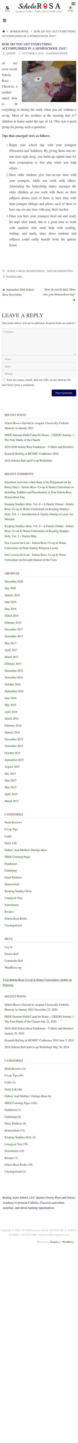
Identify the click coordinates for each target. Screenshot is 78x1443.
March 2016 (12, 718)
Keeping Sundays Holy (18, 891)
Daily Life (11, 843)
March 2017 (12, 657)
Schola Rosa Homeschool (26, 271)
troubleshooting (60, 271)
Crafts (8, 836)
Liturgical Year (13, 898)
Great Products (13, 877)
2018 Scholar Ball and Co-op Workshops (28, 461)
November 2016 (14, 677)
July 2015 (10, 774)
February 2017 (13, 664)
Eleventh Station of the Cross (39, 560)
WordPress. (68, 1242)
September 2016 (14, 691)
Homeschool (19, 31)
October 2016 (12, 684)
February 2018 (13, 622)
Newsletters (12, 905)
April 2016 (11, 712)
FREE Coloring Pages (17, 857)
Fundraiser (11, 864)
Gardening (11, 870)
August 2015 (12, 767)
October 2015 (12, 753)
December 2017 (14, 629)
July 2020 (10, 588)
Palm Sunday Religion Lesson (40, 548)
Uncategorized (13, 925)
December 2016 (14, 671)
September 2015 (14, 760)
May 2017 (10, 643)
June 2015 (10, 780)
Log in (8, 947)
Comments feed (14, 961)
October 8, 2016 (32, 53)
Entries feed (11, 954)
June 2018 (10, 602)
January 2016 (12, 732)
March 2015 (12, 801)
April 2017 (11, 650)
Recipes (9, 912)
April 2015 (11, 794)
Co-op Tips (11, 829)
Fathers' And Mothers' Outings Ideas (26, 850)
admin (10, 53)
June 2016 (10, 698)
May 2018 (10, 609)
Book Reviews (13, 822)
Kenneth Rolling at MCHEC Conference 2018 (32, 454)
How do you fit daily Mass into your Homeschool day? (59, 292)
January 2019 (12, 595)
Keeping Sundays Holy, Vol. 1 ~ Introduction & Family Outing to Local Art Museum (39, 514)
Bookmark (14, 276)
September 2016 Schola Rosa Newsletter (18, 292)
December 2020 (14, 581)
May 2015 (10, 787)
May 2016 (10, 705)
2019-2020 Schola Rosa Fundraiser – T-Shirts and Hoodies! (39, 447)
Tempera (54, 1242)
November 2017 (14, 636)
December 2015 (14, 739)
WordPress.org (13, 967)
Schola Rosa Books (16, 918)
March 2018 (12, 616)
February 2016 (13, 725)
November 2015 (14, 746)
